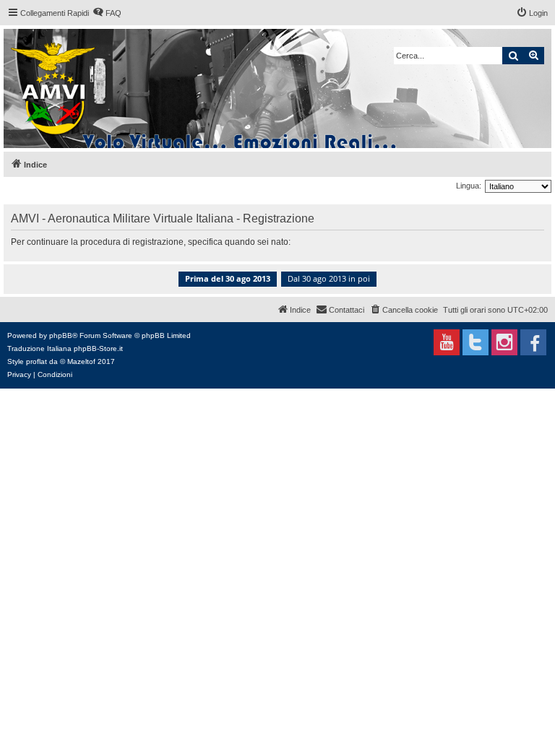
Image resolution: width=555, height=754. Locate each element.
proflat (36, 361)
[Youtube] (447, 342)
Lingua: (468, 185)
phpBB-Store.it (98, 348)
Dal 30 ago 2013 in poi (329, 278)
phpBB (60, 335)
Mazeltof (81, 361)
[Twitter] (475, 342)
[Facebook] (533, 342)
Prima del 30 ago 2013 (227, 278)
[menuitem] (106, 13)
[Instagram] (504, 342)
